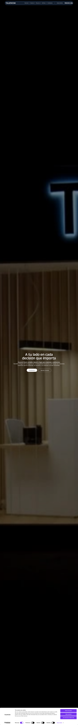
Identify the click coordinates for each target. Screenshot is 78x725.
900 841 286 (69, 3)
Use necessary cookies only (68, 717)
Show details (59, 722)
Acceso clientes (60, 3)
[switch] (32, 723)
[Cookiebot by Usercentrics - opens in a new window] (7, 723)
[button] (27, 3)
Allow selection (68, 714)
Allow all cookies (68, 710)
